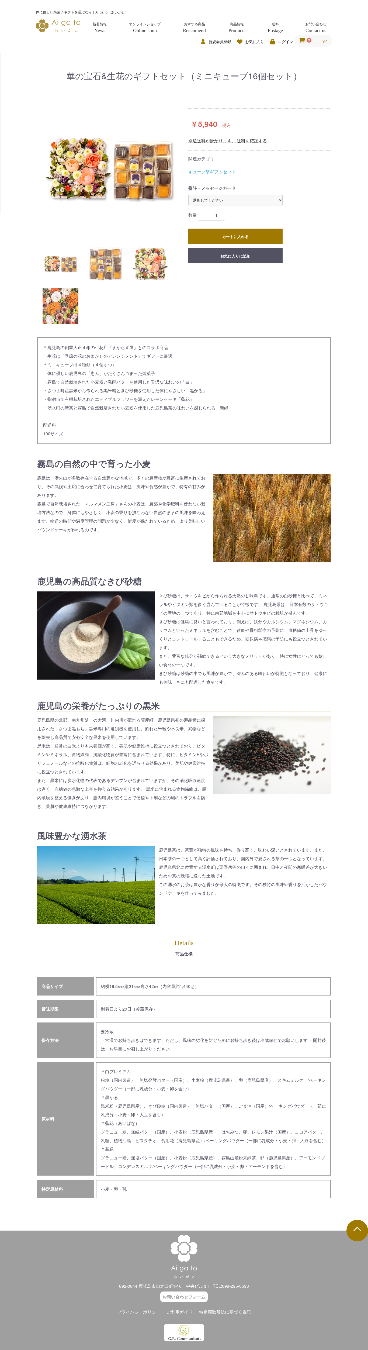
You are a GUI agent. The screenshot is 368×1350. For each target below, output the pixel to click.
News (99, 30)
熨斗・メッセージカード (212, 188)
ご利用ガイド (180, 1312)
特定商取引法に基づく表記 (225, 1312)
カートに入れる (235, 236)
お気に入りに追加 (235, 256)
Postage (275, 30)
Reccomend (194, 30)
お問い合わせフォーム (184, 1297)
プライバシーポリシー (138, 1312)
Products (236, 30)
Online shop (145, 30)
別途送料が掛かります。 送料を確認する (227, 140)
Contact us (315, 30)
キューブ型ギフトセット (212, 171)
